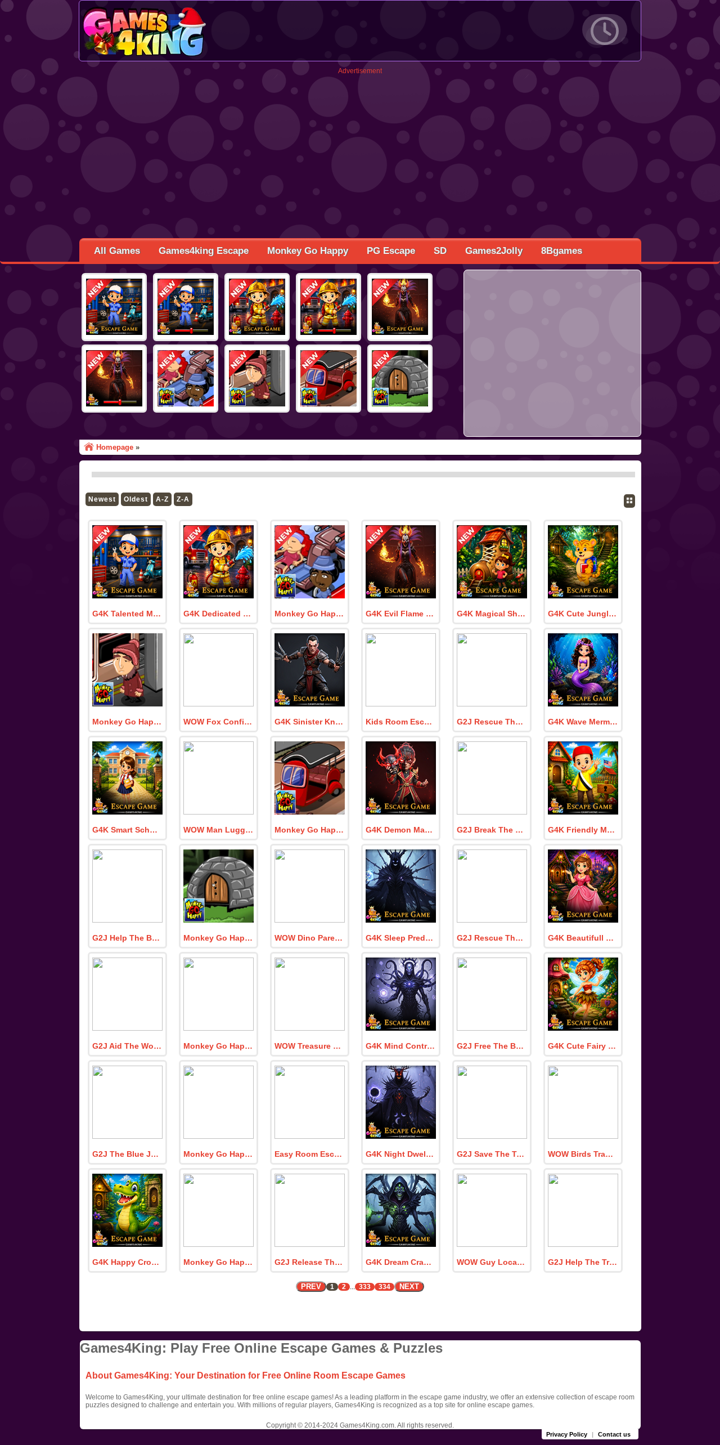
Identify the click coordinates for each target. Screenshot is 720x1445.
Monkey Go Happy (307, 250)
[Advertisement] (360, 153)
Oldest (136, 499)
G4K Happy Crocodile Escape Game (127, 1262)
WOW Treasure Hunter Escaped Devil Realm (309, 1045)
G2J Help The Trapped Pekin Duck (583, 1262)
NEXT (409, 1286)
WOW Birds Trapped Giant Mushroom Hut (583, 1153)
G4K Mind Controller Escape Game (400, 1045)
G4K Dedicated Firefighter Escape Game (218, 613)
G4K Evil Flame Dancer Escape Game (400, 613)
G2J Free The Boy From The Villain (491, 1045)
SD (440, 250)
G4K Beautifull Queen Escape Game (583, 937)
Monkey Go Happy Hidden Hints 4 (309, 613)
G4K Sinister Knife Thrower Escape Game (309, 721)
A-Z (162, 499)
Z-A (183, 499)
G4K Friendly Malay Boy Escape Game (583, 829)
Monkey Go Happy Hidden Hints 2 (309, 829)
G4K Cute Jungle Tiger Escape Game (583, 613)
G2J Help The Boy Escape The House (127, 937)
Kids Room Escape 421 (400, 721)
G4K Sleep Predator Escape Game (400, 937)
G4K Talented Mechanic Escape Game (127, 613)
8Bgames (561, 250)
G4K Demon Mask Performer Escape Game (400, 829)
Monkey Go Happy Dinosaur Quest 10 (218, 1153)
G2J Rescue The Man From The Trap (491, 937)
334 (384, 1287)
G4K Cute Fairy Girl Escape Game (583, 1045)
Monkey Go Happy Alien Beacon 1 (218, 1045)
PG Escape (391, 250)
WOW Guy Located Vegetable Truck (491, 1262)
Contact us (614, 1434)
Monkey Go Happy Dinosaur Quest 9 (218, 1262)
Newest (102, 499)
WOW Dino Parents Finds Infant (309, 937)
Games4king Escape (204, 250)
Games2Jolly (494, 250)
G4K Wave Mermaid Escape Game (583, 721)
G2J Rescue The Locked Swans (491, 721)
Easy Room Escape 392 (309, 1153)
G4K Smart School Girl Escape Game (127, 829)
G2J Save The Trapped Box (491, 1153)
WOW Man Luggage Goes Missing (218, 829)
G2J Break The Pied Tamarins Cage (491, 829)
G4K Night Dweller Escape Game (400, 1153)
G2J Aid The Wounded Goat (127, 1045)
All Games (117, 250)
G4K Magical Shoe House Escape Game (491, 613)
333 (365, 1287)
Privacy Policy (566, 1434)
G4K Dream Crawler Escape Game (400, 1262)
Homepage (114, 447)
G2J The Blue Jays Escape (127, 1153)
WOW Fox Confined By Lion (218, 721)
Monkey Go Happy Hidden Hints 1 (218, 937)
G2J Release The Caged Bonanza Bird (309, 1262)
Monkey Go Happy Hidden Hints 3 (127, 721)
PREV (311, 1286)
